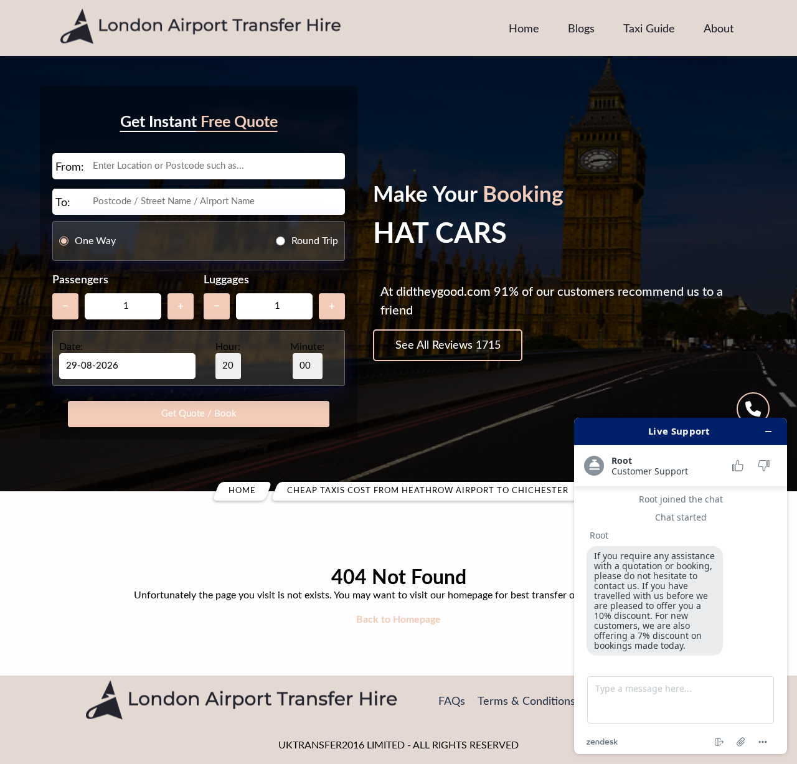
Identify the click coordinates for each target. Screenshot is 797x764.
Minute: (307, 347)
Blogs (581, 29)
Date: (71, 347)
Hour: (227, 347)
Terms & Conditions (526, 701)
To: (62, 203)
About (718, 29)
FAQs (451, 701)
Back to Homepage (398, 620)
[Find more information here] (680, 586)
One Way (95, 241)
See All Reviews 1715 (448, 345)
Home (524, 29)
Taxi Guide (649, 29)
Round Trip (314, 241)
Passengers (80, 280)
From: (69, 167)
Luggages (226, 280)
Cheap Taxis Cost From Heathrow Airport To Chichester (427, 491)
